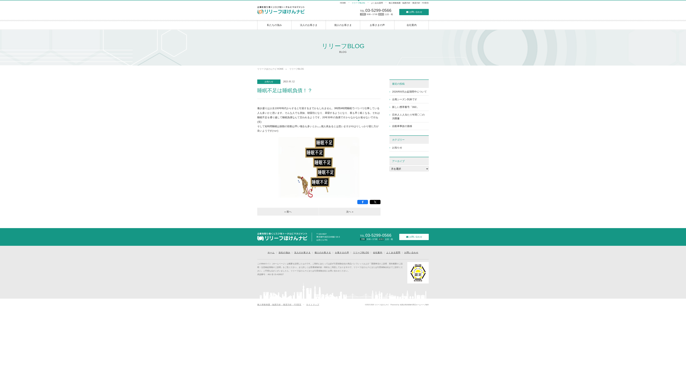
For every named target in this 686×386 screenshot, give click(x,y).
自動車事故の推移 (402, 126)
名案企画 (403, 305)
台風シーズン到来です (404, 99)
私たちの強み (274, 25)
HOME (343, 3)
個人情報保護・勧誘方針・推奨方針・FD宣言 (409, 3)
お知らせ (269, 81)
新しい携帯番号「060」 (405, 107)
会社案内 (412, 25)
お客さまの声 (377, 25)
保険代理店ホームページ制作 (418, 305)
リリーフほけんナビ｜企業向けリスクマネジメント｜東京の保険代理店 (281, 10)
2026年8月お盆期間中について (409, 91)
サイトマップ (312, 304)
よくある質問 (377, 3)
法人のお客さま (308, 25)
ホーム (271, 252)
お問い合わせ (415, 12)
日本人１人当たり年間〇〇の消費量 (408, 116)
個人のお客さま (343, 25)
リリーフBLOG (358, 3)
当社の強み (284, 252)
